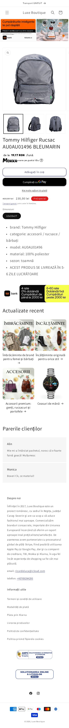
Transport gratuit (10, 203)
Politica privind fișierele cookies (25, 639)
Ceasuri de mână (49, 404)
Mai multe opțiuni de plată (34, 190)
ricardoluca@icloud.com (30, 571)
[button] (7, 12)
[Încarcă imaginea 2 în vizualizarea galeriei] (34, 124)
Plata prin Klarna (17, 614)
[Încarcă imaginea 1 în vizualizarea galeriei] (13, 124)
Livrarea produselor (18, 622)
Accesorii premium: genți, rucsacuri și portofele (18, 407)
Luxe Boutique (38, 721)
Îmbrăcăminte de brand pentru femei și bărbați (18, 357)
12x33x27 (11, 216)
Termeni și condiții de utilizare (24, 599)
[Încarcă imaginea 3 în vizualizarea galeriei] (55, 124)
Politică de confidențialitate (23, 631)
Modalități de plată (18, 607)
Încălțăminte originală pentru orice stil (50, 357)
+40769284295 (25, 578)
